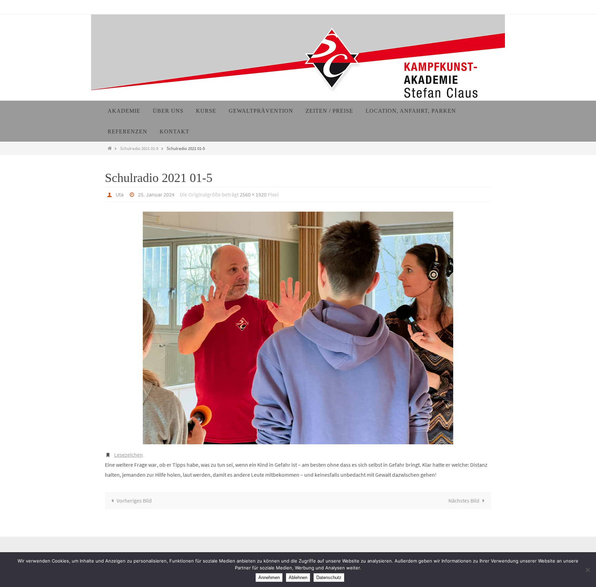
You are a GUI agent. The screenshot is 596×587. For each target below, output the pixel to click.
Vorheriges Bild (134, 500)
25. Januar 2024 (156, 194)
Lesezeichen (128, 454)
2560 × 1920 (253, 194)
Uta (119, 194)
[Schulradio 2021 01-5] (298, 328)
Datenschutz (328, 577)
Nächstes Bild (463, 500)
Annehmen (269, 577)
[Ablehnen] (587, 569)
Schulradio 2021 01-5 (139, 148)
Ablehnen (298, 577)
